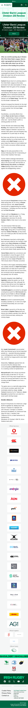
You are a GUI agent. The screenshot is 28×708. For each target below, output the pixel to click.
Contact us (5, 695)
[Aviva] (14, 460)
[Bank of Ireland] (14, 470)
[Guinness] (14, 450)
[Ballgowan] (14, 585)
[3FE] (9, 634)
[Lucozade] (14, 527)
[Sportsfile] (14, 641)
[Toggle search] (26, 5)
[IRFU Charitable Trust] (14, 650)
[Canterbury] (14, 441)
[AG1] (14, 624)
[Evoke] (14, 604)
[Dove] (14, 566)
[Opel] (14, 479)
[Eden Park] (14, 595)
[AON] (14, 499)
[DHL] (14, 614)
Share (14, 33)
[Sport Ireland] (14, 576)
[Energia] (14, 489)
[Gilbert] (14, 537)
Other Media (23, 705)
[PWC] (14, 508)
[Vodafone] (14, 431)
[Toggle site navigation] (2, 5)
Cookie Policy (6, 691)
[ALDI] (14, 518)
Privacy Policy (6, 693)
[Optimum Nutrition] (14, 556)
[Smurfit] (14, 547)
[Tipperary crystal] (19, 634)
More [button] (13, 1)
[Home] (7, 5)
